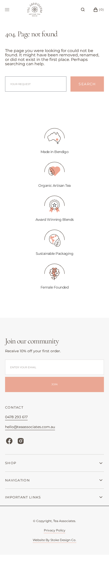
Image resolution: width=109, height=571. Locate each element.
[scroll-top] (97, 559)
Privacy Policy (54, 530)
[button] (83, 9)
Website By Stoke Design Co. (54, 540)
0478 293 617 (16, 417)
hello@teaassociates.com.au (30, 427)
